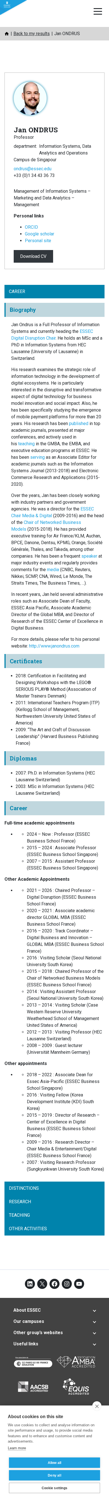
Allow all (54, 1463)
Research (20, 1201)
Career (17, 291)
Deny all (54, 1475)
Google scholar (39, 234)
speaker (89, 556)
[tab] (54, 1310)
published (78, 423)
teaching (26, 443)
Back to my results (31, 33)
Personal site (38, 240)
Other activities (28, 1228)
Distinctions (24, 1188)
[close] (96, 1406)
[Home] (6, 33)
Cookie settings (54, 1488)
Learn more (17, 1448)
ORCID (31, 227)
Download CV (33, 256)
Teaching (19, 1215)
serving (37, 457)
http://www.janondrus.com (54, 646)
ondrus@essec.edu (32, 168)
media (53, 569)
